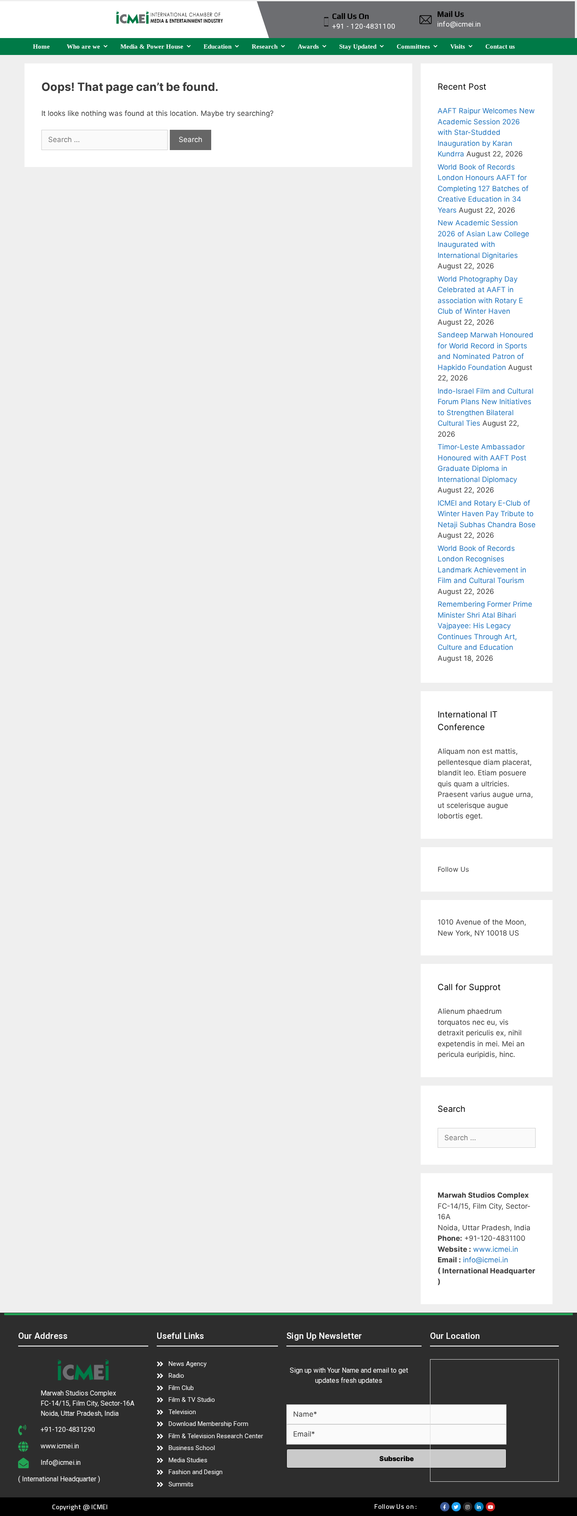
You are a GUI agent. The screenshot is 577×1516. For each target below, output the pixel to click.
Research (265, 46)
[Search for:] (105, 139)
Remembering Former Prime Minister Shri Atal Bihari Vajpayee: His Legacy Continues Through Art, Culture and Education (485, 625)
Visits (457, 46)
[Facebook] (444, 1506)
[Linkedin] (479, 1506)
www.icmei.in (495, 1249)
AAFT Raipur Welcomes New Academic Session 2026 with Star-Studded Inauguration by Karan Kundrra (486, 132)
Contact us (500, 46)
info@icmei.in (485, 1260)
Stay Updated (357, 46)
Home (41, 46)
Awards (308, 46)
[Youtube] (490, 1506)
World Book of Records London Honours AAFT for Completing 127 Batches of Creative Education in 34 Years (483, 188)
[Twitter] (456, 1506)
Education (217, 46)
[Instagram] (467, 1506)
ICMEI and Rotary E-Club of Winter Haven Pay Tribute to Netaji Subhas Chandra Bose (487, 514)
